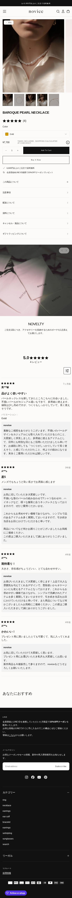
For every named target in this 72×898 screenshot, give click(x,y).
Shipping (39, 141)
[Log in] (63, 11)
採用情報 (7, 873)
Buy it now (36, 160)
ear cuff (6, 817)
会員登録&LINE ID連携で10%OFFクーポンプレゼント (30, 172)
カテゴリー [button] (9, 792)
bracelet (6, 822)
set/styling (7, 833)
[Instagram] (26, 777)
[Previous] (62, 250)
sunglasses (8, 839)
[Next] (66, 250)
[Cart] (68, 11)
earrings (6, 811)
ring (4, 800)
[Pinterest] (46, 777)
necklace (7, 805)
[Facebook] (33, 777)
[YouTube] (39, 777)
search (6, 844)
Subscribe (61, 766)
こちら (12, 735)
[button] (4, 11)
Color (5, 127)
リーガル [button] (8, 855)
